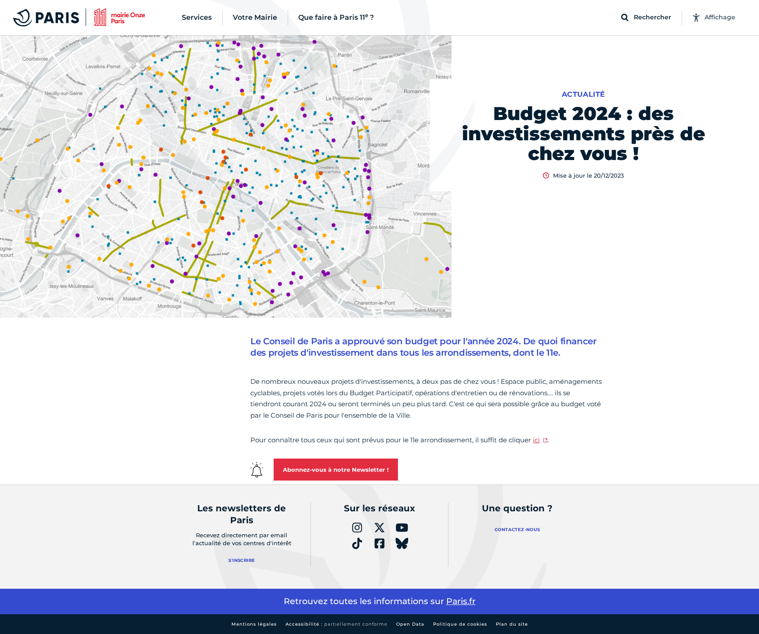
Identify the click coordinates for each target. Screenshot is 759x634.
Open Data (410, 624)
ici (536, 440)
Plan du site (512, 624)
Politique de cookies (460, 624)
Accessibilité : (336, 624)
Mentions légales (254, 624)
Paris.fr (461, 601)
